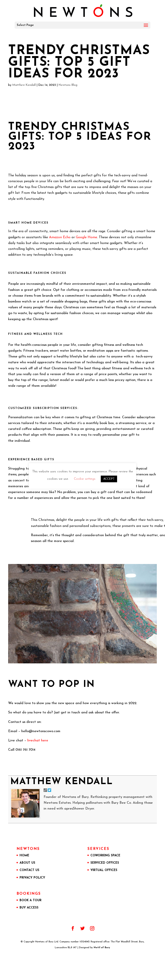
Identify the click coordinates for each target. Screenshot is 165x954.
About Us (27, 863)
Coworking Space (105, 855)
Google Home (86, 237)
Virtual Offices (103, 870)
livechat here (37, 740)
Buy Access (29, 907)
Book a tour (30, 900)
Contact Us (29, 870)
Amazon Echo (59, 237)
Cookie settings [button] (84, 479)
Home (24, 855)
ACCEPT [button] (109, 479)
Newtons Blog (67, 85)
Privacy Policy (32, 877)
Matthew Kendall (24, 85)
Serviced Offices (104, 863)
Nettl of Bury (102, 947)
